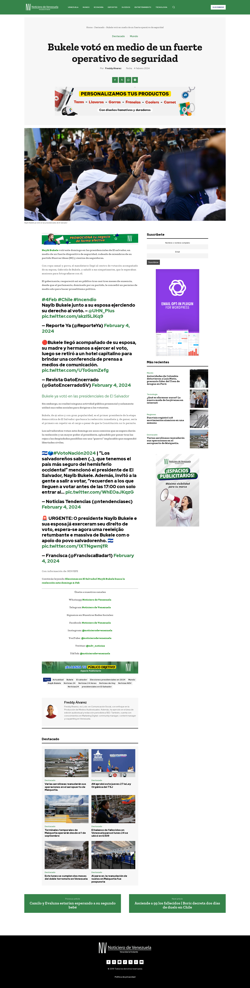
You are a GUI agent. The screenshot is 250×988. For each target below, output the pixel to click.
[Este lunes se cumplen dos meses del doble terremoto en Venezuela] (67, 855)
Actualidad (58, 679)
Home (89, 27)
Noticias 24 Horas (87, 683)
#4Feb (49, 299)
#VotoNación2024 (74, 453)
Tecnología (152, 394)
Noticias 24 (70, 683)
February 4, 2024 (111, 385)
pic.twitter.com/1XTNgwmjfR (75, 546)
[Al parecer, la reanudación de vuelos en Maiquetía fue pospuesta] (113, 855)
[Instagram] (114, 962)
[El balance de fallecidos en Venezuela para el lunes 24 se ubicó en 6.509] (113, 809)
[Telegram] (135, 80)
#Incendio (84, 299)
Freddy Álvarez (113, 68)
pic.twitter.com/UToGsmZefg (75, 370)
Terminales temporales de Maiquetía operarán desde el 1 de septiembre (65, 833)
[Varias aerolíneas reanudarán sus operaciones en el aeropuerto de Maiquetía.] (67, 763)
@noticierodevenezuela (97, 630)
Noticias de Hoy (107, 683)
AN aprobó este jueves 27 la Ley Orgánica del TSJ (111, 785)
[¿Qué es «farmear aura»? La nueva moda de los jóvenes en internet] (199, 398)
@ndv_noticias (95, 645)
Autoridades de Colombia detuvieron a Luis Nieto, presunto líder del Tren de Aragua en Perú (163, 379)
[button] (173, 7)
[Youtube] (141, 962)
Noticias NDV (125, 683)
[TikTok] (125, 962)
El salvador (81, 679)
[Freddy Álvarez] (52, 711)
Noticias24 (73, 686)
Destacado (99, 27)
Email (177, 252)
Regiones (151, 414)
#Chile (65, 299)
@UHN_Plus (102, 311)
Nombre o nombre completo (177, 243)
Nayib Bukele (54, 683)
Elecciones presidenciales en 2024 (107, 679)
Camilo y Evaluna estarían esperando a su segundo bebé (73, 905)
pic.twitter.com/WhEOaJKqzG (99, 492)
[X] (122, 80)
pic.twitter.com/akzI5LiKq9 (72, 316)
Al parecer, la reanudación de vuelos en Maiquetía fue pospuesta (109, 878)
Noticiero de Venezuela (96, 599)
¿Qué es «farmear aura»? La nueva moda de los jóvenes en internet (165, 400)
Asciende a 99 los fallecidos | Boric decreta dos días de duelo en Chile (177, 905)
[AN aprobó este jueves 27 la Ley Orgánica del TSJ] (113, 763)
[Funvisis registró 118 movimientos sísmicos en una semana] (199, 419)
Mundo (134, 36)
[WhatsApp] (128, 80)
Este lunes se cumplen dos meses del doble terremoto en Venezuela (66, 877)
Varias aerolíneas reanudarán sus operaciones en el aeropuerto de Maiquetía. (65, 786)
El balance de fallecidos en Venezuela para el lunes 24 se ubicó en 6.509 (109, 833)
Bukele (70, 679)
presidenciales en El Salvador (97, 686)
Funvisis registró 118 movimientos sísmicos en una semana (165, 420)
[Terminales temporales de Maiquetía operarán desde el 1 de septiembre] (67, 809)
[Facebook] (115, 80)
